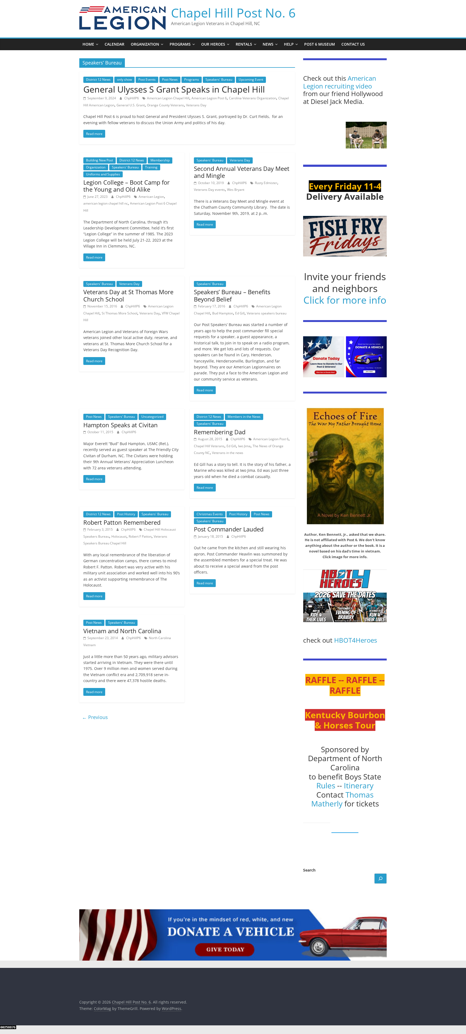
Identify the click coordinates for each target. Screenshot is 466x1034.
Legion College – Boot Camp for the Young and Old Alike (126, 185)
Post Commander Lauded (228, 529)
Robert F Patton (140, 536)
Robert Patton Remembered (121, 522)
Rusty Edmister (266, 183)
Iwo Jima (244, 446)
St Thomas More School (119, 313)
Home (88, 44)
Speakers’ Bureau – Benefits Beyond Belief (232, 295)
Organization (145, 44)
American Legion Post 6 (209, 98)
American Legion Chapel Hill (168, 98)
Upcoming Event (251, 79)
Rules (325, 785)
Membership (160, 160)
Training (151, 167)
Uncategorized (152, 416)
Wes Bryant (235, 189)
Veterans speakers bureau (266, 313)
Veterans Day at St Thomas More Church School (128, 295)
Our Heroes (213, 44)
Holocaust (118, 536)
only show (124, 79)
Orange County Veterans (165, 105)
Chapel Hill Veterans (209, 446)
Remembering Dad (219, 432)
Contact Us (353, 44)
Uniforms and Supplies (103, 174)
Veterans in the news (227, 452)
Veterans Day (196, 105)
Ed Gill (240, 313)
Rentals (244, 44)
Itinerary (359, 785)
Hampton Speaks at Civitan (120, 425)
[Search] (380, 878)
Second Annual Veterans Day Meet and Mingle (241, 171)
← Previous (95, 717)
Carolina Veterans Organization (252, 98)
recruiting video (348, 86)
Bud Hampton (222, 313)
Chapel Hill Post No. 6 (233, 12)
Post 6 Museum (319, 44)
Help (289, 44)
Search (309, 870)
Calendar (114, 44)
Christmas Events (210, 514)
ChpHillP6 (132, 98)
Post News (170, 79)
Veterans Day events (209, 189)
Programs (180, 44)
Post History (126, 514)
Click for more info (344, 300)
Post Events (147, 79)
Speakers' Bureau (218, 79)
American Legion (151, 196)
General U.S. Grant (130, 105)
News (268, 44)
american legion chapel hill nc (105, 203)
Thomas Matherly (342, 799)
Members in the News (244, 416)
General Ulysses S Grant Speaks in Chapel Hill (174, 89)
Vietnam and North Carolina (122, 631)
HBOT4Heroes (355, 640)
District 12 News (98, 79)
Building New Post (99, 160)
